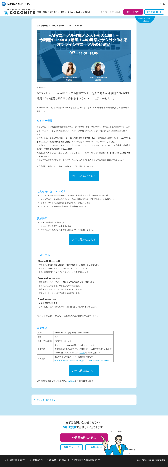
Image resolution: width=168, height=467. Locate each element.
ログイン (104, 12)
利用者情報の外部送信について (87, 460)
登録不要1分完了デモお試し (145, 19)
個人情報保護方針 (37, 460)
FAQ (78, 12)
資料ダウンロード (154, 12)
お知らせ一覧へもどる (46, 399)
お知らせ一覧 (42, 25)
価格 (62, 12)
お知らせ (87, 12)
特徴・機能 (42, 12)
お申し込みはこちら (84, 176)
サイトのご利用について (15, 460)
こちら (82, 352)
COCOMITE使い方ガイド (59, 460)
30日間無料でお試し (84, 437)
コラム (70, 12)
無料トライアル (133, 12)
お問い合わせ (115, 12)
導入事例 (53, 12)
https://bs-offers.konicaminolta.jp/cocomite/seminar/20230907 (81, 360)
